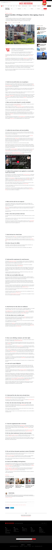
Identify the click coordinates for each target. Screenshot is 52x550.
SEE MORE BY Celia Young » (8, 497)
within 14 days (12, 118)
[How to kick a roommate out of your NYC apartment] (38, 32)
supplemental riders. (22, 425)
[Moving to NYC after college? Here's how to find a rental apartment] (19, 481)
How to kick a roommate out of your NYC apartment (43, 32)
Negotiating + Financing (7, 532)
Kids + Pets (32, 529)
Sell (22, 527)
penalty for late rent (7, 96)
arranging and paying (12, 469)
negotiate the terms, (26, 58)
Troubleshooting (32, 531)
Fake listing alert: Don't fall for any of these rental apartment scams (29, 486)
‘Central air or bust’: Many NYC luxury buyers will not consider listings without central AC (43, 28)
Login (32, 546)
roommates (9, 349)
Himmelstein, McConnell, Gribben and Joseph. (18, 153)
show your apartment (23, 404)
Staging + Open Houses (24, 528)
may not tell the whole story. (9, 465)
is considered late (11, 95)
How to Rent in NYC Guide (16, 531)
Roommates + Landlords (8, 13)
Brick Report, (7, 468)
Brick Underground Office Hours (16, 152)
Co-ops (6, 531)
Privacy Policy (21, 546)
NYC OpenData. (15, 468)
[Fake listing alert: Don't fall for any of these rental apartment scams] (29, 481)
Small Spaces (40, 528)
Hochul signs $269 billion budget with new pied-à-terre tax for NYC (43, 45)
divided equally (23, 357)
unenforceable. (27, 379)
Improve (40, 527)
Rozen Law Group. (25, 183)
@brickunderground (23, 516)
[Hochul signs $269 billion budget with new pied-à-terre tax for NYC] (38, 45)
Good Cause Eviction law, (27, 174)
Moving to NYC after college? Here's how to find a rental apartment (19, 486)
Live (31, 527)
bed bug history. (26, 427)
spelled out (13, 323)
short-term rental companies (10, 455)
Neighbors (32, 528)
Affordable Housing (16, 528)
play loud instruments (31, 399)
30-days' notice (17, 138)
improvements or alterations (22, 369)
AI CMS (41, 546)
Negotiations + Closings (24, 529)
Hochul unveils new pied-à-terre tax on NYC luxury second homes (42, 57)
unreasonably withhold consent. (18, 340)
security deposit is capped (20, 106)
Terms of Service (25, 546)
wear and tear (11, 113)
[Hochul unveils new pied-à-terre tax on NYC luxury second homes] (42, 55)
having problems (32, 220)
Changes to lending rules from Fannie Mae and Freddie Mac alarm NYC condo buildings (43, 49)
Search (45, 8)
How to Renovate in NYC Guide (42, 532)
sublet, (21, 339)
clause (15, 236)
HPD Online (10, 468)
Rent (14, 527)
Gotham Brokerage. (20, 265)
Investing (6, 529)
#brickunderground (28, 516)
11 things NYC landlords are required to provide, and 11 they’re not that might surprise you (9, 487)
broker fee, (25, 97)
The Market (6, 528)
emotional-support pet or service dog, (15, 293)
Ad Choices (30, 546)
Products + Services (41, 531)
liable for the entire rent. (13, 351)
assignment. (9, 343)
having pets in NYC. (18, 292)
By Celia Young (9, 22)
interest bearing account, (22, 116)
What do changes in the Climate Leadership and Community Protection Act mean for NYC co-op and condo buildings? (42, 40)
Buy (5, 527)
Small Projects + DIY (41, 529)
